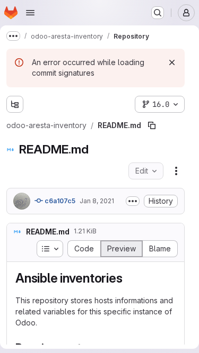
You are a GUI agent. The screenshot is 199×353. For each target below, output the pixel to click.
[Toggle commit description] (133, 201)
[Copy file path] (151, 125)
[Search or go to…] (157, 12)
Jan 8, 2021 (97, 201)
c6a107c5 (59, 201)
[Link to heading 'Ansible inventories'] (129, 278)
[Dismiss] (172, 62)
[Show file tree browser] (14, 104)
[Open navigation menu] (30, 12)
